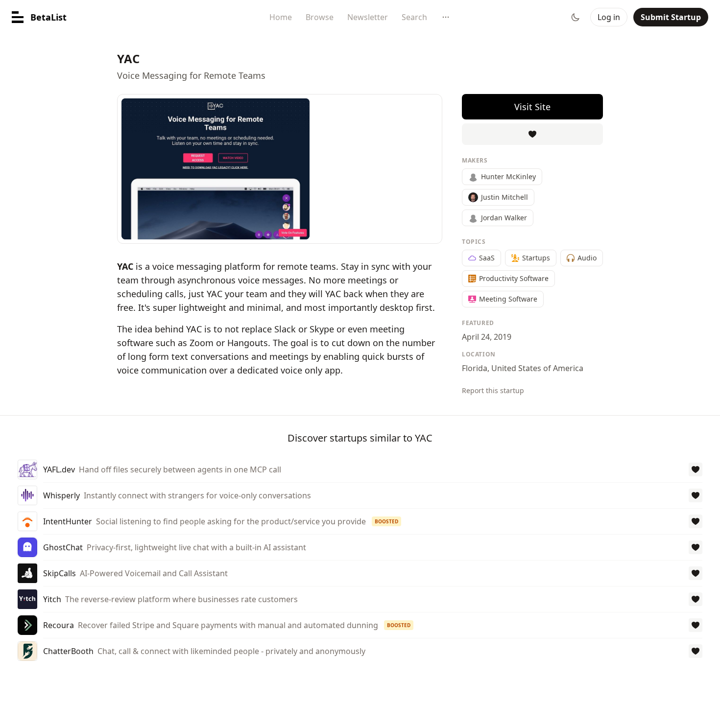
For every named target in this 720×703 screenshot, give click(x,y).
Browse (320, 17)
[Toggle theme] (575, 17)
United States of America (537, 368)
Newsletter (367, 17)
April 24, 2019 (486, 336)
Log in (609, 17)
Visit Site (532, 107)
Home (280, 17)
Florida (474, 368)
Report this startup (493, 390)
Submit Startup (671, 17)
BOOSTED (386, 521)
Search (414, 17)
